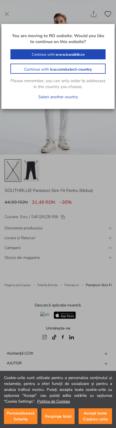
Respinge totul (58, 416)
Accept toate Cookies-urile (95, 416)
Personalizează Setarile (21, 416)
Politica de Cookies (53, 401)
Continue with (58, 54)
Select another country (58, 97)
